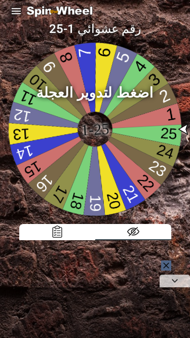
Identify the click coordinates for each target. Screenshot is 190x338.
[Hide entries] (133, 232)
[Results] (57, 232)
